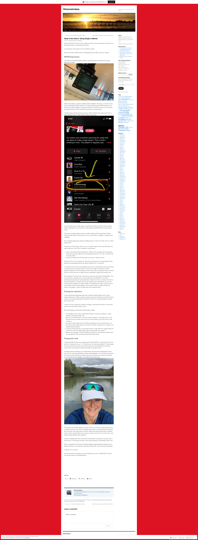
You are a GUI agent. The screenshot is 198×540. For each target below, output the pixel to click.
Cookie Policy (27, 537)
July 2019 (121, 168)
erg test (120, 99)
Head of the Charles (123, 102)
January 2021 (122, 150)
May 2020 (121, 155)
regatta (127, 110)
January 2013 (122, 221)
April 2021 (122, 147)
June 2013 (121, 214)
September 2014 (123, 197)
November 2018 (123, 177)
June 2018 (121, 184)
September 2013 (123, 209)
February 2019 (122, 173)
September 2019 (123, 165)
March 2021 (122, 148)
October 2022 (122, 136)
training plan (70, 501)
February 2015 (122, 191)
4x (121, 96)
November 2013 (123, 207)
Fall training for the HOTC (124, 50)
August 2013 (122, 211)
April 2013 (122, 216)
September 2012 (123, 226)
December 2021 (122, 140)
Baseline (75, 30)
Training (83, 499)
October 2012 (122, 225)
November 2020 (123, 151)
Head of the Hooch (98, 499)
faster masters (130, 99)
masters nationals (123, 107)
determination (121, 98)
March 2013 (122, 218)
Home (65, 30)
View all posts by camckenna (81, 495)
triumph (120, 121)
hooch (132, 104)
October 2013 (122, 208)
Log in (121, 234)
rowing (126, 111)
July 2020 (121, 154)
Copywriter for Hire (91, 30)
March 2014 (122, 204)
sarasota (124, 115)
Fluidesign (120, 101)
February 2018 (122, 190)
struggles (127, 117)
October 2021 (122, 143)
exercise (125, 99)
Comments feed (122, 237)
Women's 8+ (121, 122)
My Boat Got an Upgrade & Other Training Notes (103, 35)
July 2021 (121, 145)
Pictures (130, 127)
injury (125, 105)
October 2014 (122, 195)
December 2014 (122, 193)
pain (128, 108)
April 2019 (122, 170)
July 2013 (121, 212)
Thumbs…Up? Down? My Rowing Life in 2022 (74, 35)
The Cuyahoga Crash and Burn (125, 52)
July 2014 (121, 200)
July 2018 (121, 183)
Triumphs (127, 130)
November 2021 (123, 141)
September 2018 (123, 180)
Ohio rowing (123, 108)
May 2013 (121, 215)
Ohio (119, 108)
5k (92, 499)
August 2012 (122, 227)
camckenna (79, 40)
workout (127, 122)
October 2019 (122, 163)
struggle (122, 117)
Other (127, 127)
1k (118, 96)
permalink (82, 501)
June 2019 (121, 169)
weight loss (129, 120)
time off (130, 117)
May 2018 (121, 186)
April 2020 (122, 157)
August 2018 (122, 182)
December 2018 (122, 176)
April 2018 (122, 187)
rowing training (108, 499)
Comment (108, 525)
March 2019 (122, 172)
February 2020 (122, 159)
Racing (103, 499)
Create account (122, 233)
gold (126, 101)
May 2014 (121, 202)
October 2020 (122, 152)
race (119, 110)
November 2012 (123, 223)
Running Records (82, 30)
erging (128, 98)
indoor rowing (121, 105)
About (70, 30)
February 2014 (122, 205)
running (130, 114)
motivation (130, 107)
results (120, 112)
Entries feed (122, 236)
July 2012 (121, 229)
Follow (121, 88)
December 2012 (122, 222)
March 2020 (122, 158)
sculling (130, 116)
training (65, 501)
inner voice (128, 105)
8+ (124, 96)
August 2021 (122, 144)
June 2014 (121, 201)
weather (125, 120)
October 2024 (122, 134)
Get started (111, 1)
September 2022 (123, 137)
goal (123, 101)
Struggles (80, 499)
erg (126, 98)
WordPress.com (122, 239)
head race (128, 104)
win (132, 120)
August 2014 (122, 198)
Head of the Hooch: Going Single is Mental (80, 38)
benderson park (128, 96)
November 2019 (123, 162)
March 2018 (122, 189)
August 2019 (122, 166)
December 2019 (122, 161)
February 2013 (122, 219)
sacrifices (120, 115)
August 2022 (122, 138)
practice (131, 108)
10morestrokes (71, 9)
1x (91, 499)
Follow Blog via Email (124, 77)
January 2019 (122, 175)
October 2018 (122, 179)
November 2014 (123, 194)
